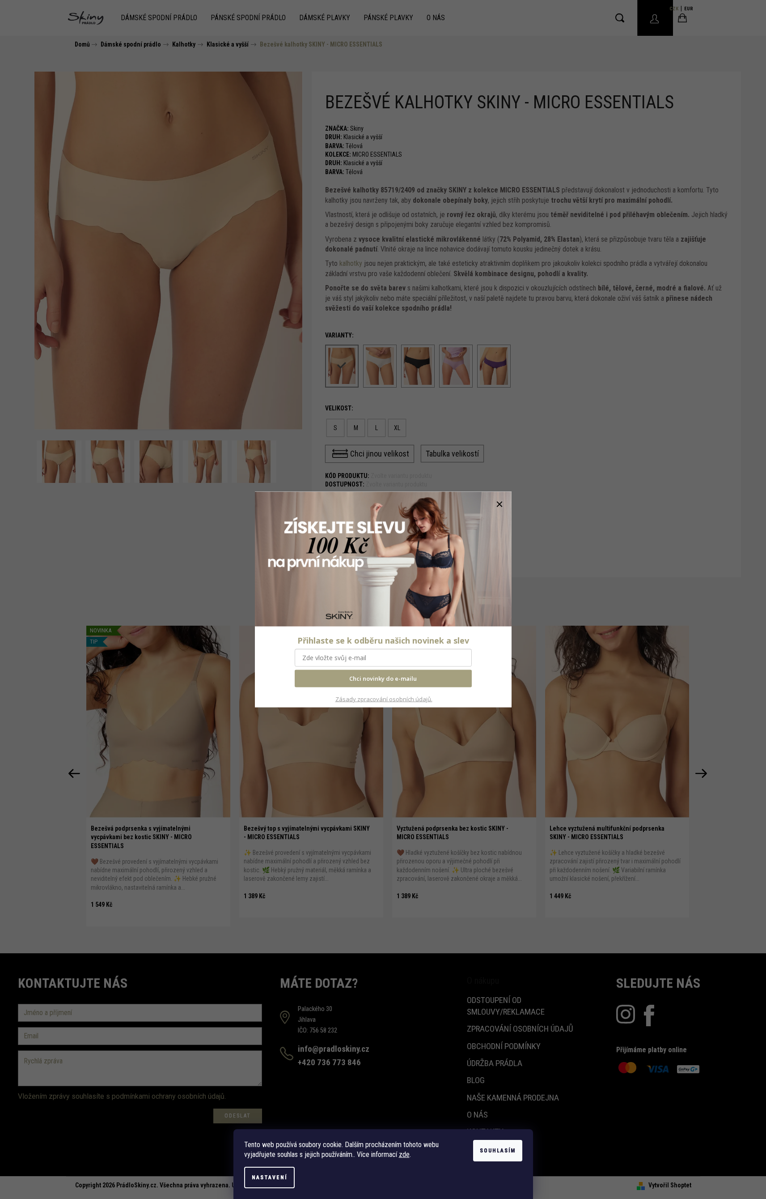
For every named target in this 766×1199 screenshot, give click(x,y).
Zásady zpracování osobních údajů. (383, 699)
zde (404, 1154)
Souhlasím (498, 1151)
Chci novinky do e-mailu (383, 678)
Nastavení (269, 1177)
